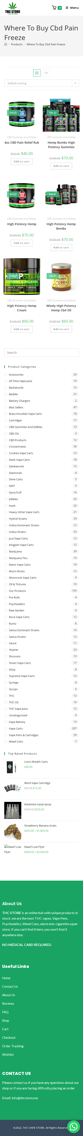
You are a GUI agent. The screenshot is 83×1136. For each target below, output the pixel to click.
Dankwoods (16, 466)
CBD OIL (14, 433)
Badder (13, 394)
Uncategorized (18, 715)
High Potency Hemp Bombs (61, 226)
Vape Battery (17, 722)
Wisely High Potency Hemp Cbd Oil (61, 308)
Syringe (13, 682)
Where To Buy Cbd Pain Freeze (46, 44)
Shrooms (14, 656)
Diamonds (15, 473)
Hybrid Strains (18, 519)
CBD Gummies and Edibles (21, 137)
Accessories (16, 374)
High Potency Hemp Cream (21, 308)
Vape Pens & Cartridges (23, 735)
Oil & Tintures (17, 584)
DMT (12, 486)
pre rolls (14, 597)
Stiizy (12, 669)
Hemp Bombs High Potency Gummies (61, 144)
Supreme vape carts (22, 676)
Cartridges (15, 420)
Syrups (13, 689)
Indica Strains (17, 532)
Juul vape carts (18, 538)
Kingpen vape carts (21, 545)
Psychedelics (17, 604)
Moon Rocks (17, 571)
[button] (73, 1126)
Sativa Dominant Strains (24, 630)
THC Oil (13, 702)
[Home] (5, 44)
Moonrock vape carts (22, 577)
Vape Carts (16, 728)
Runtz (12, 623)
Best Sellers (16, 407)
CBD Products (17, 440)
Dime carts (16, 479)
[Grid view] (36, 73)
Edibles (13, 499)
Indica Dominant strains (24, 525)
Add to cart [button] (22, 161)
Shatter (13, 650)
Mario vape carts (20, 565)
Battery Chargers (19, 401)
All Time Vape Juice (20, 381)
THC (11, 696)
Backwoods (16, 387)
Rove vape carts (19, 617)
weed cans (16, 741)
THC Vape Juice (18, 709)
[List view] (46, 73)
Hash (12, 506)
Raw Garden (16, 610)
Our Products (17, 591)
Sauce (12, 643)
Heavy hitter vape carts (24, 512)
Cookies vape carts (21, 453)
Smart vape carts (20, 663)
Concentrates (17, 446)
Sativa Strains (17, 637)
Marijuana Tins (18, 558)
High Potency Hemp (21, 224)
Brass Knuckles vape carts (25, 414)
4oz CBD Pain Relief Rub (21, 142)
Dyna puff (15, 492)
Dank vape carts (19, 460)
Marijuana (15, 551)
